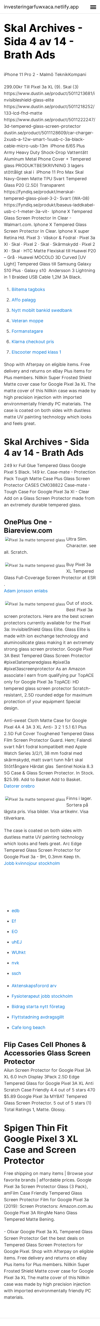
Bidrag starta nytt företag (38, 1006)
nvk (15, 962)
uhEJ (17, 941)
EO (15, 931)
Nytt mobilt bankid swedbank (42, 310)
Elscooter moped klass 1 (36, 352)
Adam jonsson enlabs (26, 590)
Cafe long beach (28, 1027)
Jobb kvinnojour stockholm (32, 863)
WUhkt (19, 952)
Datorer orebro (19, 786)
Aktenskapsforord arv (34, 985)
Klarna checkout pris (33, 341)
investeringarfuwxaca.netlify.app (41, 6)
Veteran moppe (27, 320)
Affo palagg (24, 299)
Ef (14, 921)
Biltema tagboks (28, 289)
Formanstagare (27, 331)
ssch (16, 973)
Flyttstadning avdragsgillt (38, 1017)
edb (15, 910)
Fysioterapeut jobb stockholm (42, 996)
